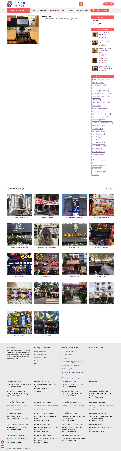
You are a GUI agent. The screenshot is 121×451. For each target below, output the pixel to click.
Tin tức (63, 10)
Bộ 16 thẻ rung (95, 88)
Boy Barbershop (19, 335)
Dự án (95, 20)
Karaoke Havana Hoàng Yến (74, 217)
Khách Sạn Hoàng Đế (101, 306)
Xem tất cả (109, 189)
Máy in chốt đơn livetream (98, 131)
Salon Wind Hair (74, 247)
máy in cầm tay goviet (97, 137)
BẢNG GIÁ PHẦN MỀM (99, 10)
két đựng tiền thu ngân (106, 122)
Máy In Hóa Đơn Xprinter (98, 151)
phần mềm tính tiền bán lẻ (98, 165)
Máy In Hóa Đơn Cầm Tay (98, 142)
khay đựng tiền (105, 116)
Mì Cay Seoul (19, 276)
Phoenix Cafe (47, 335)
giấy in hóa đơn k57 (107, 111)
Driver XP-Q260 (96, 99)
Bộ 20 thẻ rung (105, 88)
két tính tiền (103, 119)
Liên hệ (70, 10)
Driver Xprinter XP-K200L (98, 102)
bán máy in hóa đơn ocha (98, 85)
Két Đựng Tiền (45, 17)
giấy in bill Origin (96, 105)
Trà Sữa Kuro (19, 306)
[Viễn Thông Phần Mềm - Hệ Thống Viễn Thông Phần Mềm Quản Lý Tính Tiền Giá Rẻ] (19, 4)
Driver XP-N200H (96, 96)
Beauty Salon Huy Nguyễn (19, 247)
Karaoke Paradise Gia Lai (19, 217)
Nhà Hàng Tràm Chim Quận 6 (47, 306)
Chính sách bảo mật (40, 357)
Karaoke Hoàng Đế (47, 217)
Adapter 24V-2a (105, 79)
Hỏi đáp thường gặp (40, 354)
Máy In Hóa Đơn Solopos (98, 145)
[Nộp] (81, 4)
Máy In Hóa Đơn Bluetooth (99, 140)
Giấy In (108, 102)
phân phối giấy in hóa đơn (98, 154)
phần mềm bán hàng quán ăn (99, 157)
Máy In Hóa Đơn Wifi (97, 148)
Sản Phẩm (52, 10)
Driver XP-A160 (104, 91)
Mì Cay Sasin (47, 276)
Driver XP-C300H (106, 93)
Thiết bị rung (95, 174)
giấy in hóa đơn (96, 111)
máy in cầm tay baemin (98, 134)
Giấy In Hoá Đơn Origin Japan (99, 108)
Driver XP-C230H (96, 93)
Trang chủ (34, 10)
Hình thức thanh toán (40, 351)
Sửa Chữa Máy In (96, 168)
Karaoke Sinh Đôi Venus (101, 217)
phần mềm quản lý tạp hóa (99, 160)
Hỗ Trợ (36, 360)
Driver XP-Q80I (106, 96)
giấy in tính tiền (96, 116)
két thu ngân (95, 119)
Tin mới (95, 24)
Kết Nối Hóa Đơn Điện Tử (98, 125)
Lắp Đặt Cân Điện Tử (97, 128)
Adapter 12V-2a (96, 79)
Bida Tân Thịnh (101, 276)
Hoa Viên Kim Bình (74, 306)
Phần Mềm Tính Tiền (97, 162)
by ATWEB (27, 448)
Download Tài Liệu (81, 10)
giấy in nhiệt (107, 114)
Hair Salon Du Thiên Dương (47, 247)
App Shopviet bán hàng (98, 82)
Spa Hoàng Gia (74, 276)
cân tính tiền (95, 91)
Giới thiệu (43, 10)
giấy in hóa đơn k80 (97, 114)
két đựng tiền (95, 122)
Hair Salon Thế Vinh (101, 247)
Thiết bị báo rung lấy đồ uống (99, 171)
